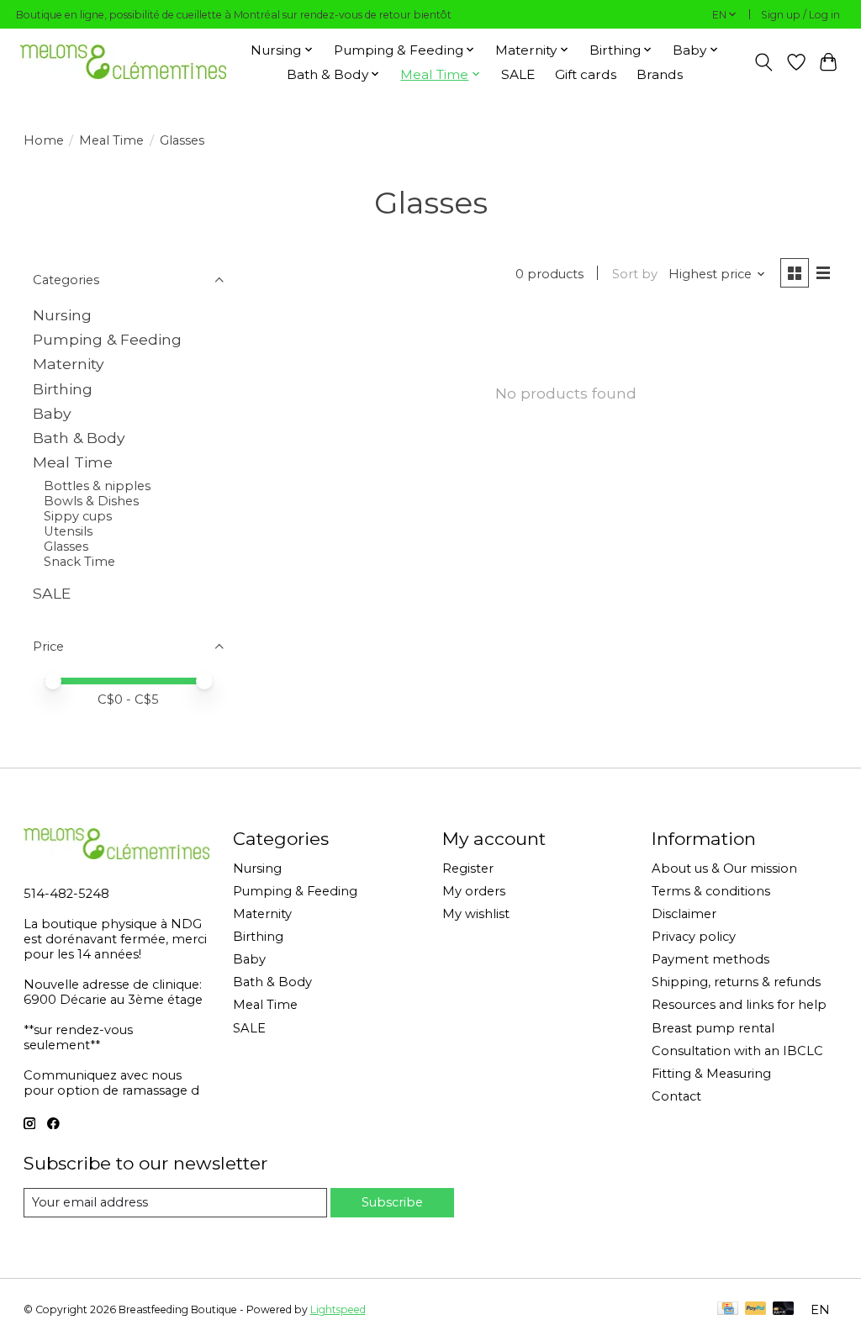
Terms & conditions (711, 891)
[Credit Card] (727, 1309)
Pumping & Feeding (107, 339)
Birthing (62, 389)
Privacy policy (694, 936)
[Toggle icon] (763, 62)
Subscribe (392, 1202)
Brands (660, 74)
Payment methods (710, 959)
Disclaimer (684, 913)
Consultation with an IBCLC (737, 1051)
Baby (52, 413)
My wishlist (476, 913)
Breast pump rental (713, 1028)
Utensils (68, 531)
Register (468, 868)
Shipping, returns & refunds (736, 982)
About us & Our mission (724, 868)
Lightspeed (338, 1309)
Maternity (68, 363)
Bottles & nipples (97, 486)
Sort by (635, 274)
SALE (518, 74)
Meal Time (111, 140)
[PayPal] (756, 1309)
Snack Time (79, 561)
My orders (473, 891)
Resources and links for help (739, 1004)
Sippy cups (78, 516)
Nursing (62, 315)
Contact (676, 1096)
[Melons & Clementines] (123, 61)
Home (44, 140)
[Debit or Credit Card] (784, 1309)
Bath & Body (79, 437)
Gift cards (585, 74)
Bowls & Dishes (91, 501)
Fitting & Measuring (711, 1073)
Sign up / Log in (800, 14)
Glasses (66, 546)
